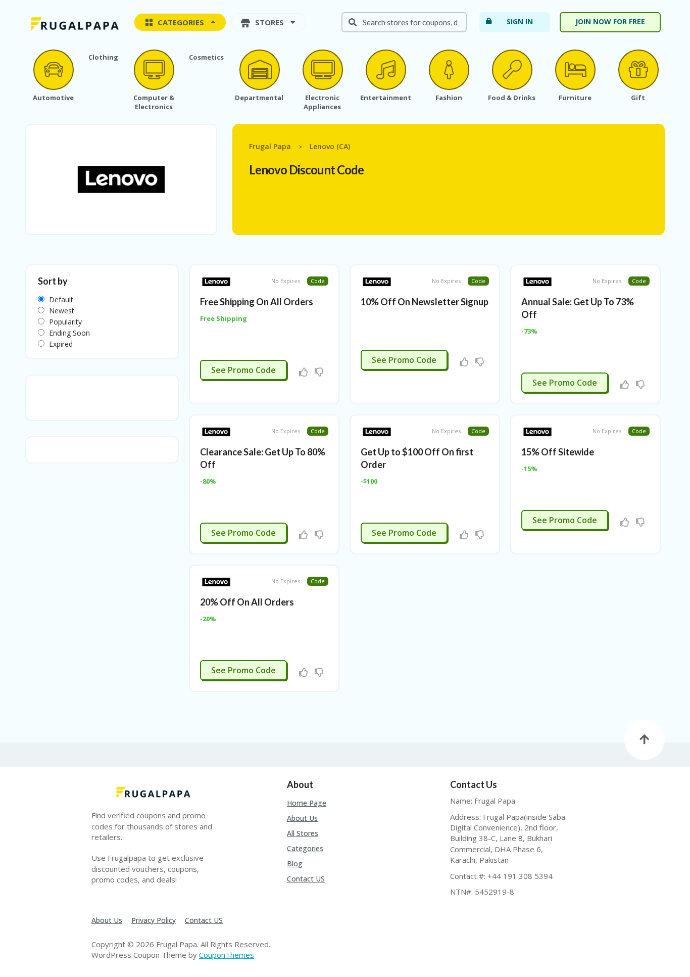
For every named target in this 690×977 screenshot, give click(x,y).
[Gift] (638, 70)
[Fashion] (448, 70)
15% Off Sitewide (557, 451)
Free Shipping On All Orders (256, 301)
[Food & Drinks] (511, 70)
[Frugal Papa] (73, 23)
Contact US (306, 878)
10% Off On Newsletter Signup (424, 301)
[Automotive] (53, 70)
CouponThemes (226, 955)
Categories (305, 848)
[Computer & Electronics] (153, 70)
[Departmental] (259, 70)
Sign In (520, 21)
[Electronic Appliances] (322, 70)
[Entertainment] (385, 70)
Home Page (306, 803)
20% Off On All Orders (247, 602)
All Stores (302, 833)
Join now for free (610, 21)
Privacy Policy (153, 920)
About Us (302, 818)
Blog (295, 863)
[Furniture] (575, 70)
